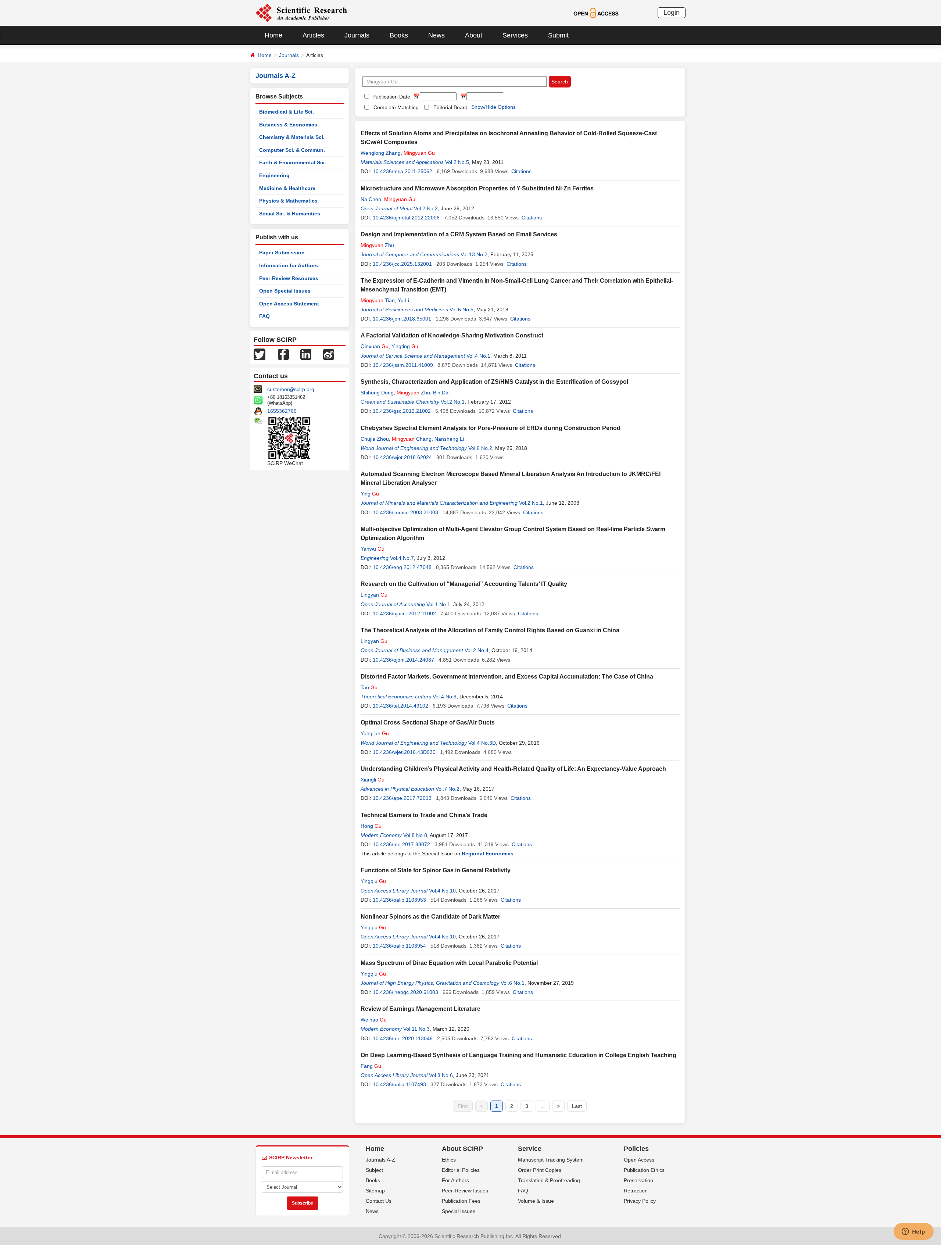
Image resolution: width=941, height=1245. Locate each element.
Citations (521, 171)
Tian (378, 300)
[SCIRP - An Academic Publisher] (301, 12)
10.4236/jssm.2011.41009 (403, 365)
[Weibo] (328, 354)
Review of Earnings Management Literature (420, 1009)
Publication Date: (391, 97)
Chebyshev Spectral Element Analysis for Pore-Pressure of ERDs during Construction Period (490, 428)
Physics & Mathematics (288, 201)
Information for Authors (288, 265)
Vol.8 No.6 (441, 1075)
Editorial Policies (461, 1170)
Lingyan (374, 595)
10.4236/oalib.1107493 (399, 1084)
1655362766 (282, 411)
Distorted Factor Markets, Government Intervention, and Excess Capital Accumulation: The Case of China (507, 676)
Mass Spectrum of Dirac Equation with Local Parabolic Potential (449, 963)
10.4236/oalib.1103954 (399, 946)
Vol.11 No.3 (416, 1029)
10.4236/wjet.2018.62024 (402, 457)
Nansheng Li (449, 439)
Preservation (638, 1180)
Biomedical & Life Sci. (286, 112)
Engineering (274, 175)
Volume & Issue (536, 1201)
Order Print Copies (539, 1170)
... (542, 1106)
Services (515, 35)
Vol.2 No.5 (457, 162)
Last (577, 1106)
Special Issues (458, 1211)
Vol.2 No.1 (453, 402)
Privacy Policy (640, 1201)
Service (529, 1148)
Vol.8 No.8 (415, 835)
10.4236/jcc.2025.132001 (402, 264)
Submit (558, 35)
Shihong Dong (377, 393)
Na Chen (371, 199)
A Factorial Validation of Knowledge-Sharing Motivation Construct (452, 335)
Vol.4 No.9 (445, 697)
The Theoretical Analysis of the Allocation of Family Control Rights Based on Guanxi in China (490, 630)
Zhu (377, 245)
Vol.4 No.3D (482, 743)
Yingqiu (373, 881)
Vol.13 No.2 (474, 254)
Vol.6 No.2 (480, 448)
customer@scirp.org (290, 389)
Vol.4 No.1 (478, 356)
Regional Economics (488, 853)
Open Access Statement (289, 304)
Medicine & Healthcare (287, 188)
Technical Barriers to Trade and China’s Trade (424, 815)
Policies (636, 1148)
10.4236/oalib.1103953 (399, 900)
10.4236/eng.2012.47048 (402, 567)
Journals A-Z (380, 1160)
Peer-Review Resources (288, 278)
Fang (371, 1066)
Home (273, 35)
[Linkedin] (305, 354)
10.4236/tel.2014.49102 (400, 706)
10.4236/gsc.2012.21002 (402, 411)
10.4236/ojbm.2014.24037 (403, 660)
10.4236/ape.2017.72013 (402, 798)
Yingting (404, 346)
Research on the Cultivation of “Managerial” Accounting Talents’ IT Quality (464, 584)
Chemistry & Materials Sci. (292, 137)
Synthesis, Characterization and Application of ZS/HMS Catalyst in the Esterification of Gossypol (494, 382)
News (436, 35)
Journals (356, 35)
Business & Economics (288, 125)
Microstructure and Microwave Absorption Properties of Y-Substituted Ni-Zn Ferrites (477, 188)
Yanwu (372, 549)
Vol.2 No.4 (477, 650)
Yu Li (403, 300)
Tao (369, 687)
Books (399, 35)
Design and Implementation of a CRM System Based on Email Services (459, 234)
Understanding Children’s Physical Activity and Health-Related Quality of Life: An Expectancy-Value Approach (513, 769)
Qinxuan (375, 346)
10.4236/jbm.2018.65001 (402, 319)
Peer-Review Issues (465, 1191)
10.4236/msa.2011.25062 (402, 171)
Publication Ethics (644, 1170)
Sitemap (375, 1191)
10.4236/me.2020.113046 (403, 1038)
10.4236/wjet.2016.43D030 (404, 752)
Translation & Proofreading (549, 1180)
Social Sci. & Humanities (289, 214)
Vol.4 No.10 (442, 891)
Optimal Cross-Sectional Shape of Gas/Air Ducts (428, 722)
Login (671, 12)
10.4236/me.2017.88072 (401, 844)
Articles (313, 35)
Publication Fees (461, 1201)
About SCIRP (462, 1148)
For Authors (455, 1180)
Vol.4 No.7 (402, 558)
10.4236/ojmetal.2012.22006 (406, 218)
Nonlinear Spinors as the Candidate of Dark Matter (430, 916)
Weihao (374, 1020)
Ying (370, 494)
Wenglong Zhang (381, 153)
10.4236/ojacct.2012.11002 (404, 613)
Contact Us (378, 1201)
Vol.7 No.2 (447, 789)
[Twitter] (259, 354)
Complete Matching (396, 107)
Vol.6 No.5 (461, 309)
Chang (412, 439)
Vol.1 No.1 (438, 604)
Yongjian (375, 733)
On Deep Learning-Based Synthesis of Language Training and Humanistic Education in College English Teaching (518, 1055)
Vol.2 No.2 (426, 208)
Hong (371, 826)
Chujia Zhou (375, 439)
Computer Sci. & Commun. (292, 150)
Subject (374, 1170)
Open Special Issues (285, 291)
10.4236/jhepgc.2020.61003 (405, 992)
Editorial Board (450, 107)
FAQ (264, 316)
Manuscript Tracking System (551, 1160)
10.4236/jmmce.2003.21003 (405, 512)
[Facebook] (283, 354)
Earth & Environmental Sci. (292, 162)
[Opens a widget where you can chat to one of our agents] (913, 1232)
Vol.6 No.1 (513, 983)
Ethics (449, 1160)
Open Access (639, 1160)
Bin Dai (441, 393)
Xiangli (372, 780)
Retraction (636, 1191)
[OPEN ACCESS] (596, 12)
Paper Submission (282, 252)
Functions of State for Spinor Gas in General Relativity (436, 870)
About (473, 35)
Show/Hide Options (493, 107)
